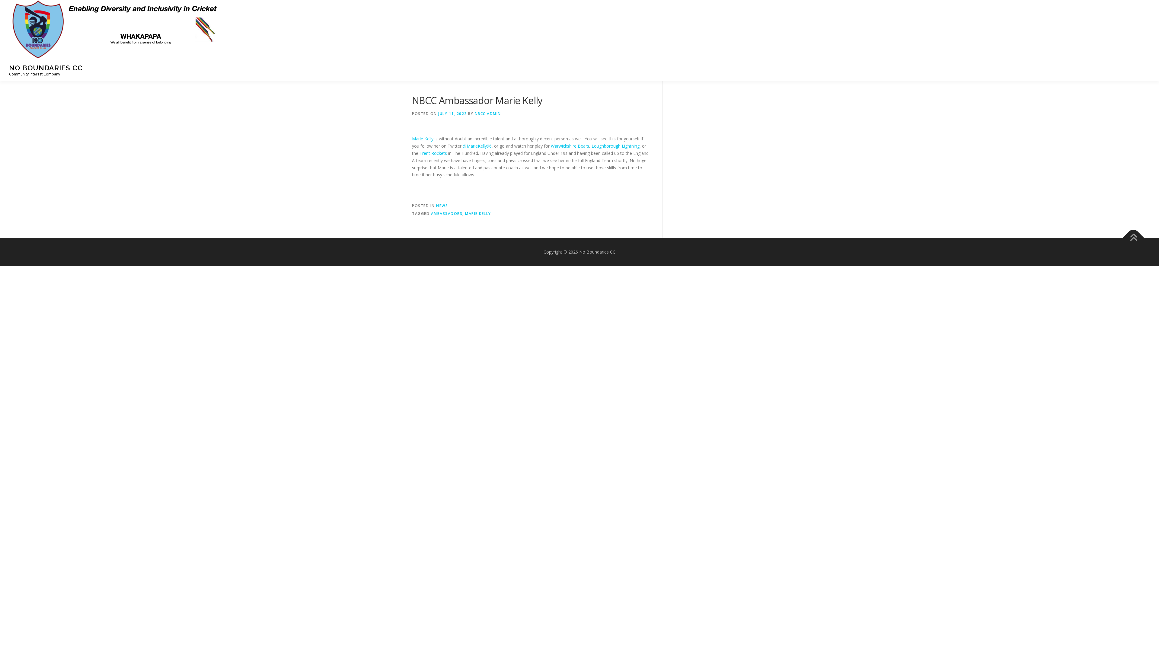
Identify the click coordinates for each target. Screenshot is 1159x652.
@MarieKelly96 (477, 146)
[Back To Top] (1133, 238)
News (442, 205)
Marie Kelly (422, 139)
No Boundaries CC (46, 68)
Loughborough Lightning (616, 146)
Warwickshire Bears (570, 146)
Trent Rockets (433, 153)
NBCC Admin (488, 113)
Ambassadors (447, 213)
